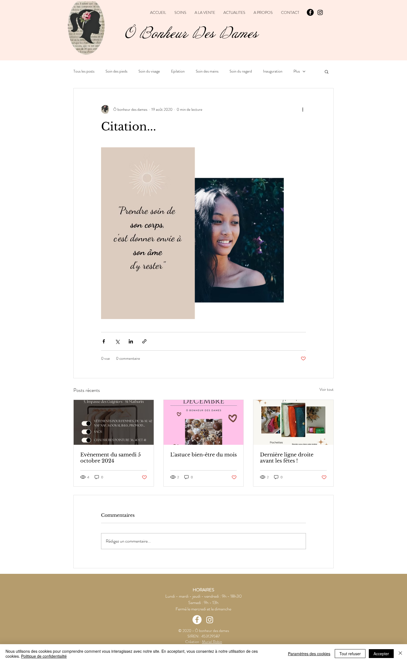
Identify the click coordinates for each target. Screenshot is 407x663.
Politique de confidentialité (44, 656)
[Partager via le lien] (144, 341)
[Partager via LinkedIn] (130, 341)
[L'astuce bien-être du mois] (204, 422)
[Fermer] (400, 654)
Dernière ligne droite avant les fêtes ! (286, 458)
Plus (296, 71)
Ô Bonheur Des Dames (191, 33)
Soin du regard (241, 71)
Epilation (178, 71)
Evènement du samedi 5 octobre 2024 (110, 458)
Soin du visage (149, 71)
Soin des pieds (116, 71)
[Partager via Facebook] (103, 341)
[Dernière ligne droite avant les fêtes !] (293, 422)
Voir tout (327, 389)
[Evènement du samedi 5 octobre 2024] (114, 422)
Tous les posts (83, 71)
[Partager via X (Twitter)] (117, 341)
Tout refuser (350, 653)
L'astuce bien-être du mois (203, 455)
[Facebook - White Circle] (197, 619)
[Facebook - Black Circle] (310, 12)
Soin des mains (207, 71)
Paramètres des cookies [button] (309, 653)
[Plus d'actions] (302, 109)
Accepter (381, 653)
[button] (326, 71)
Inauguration (272, 71)
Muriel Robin (212, 641)
